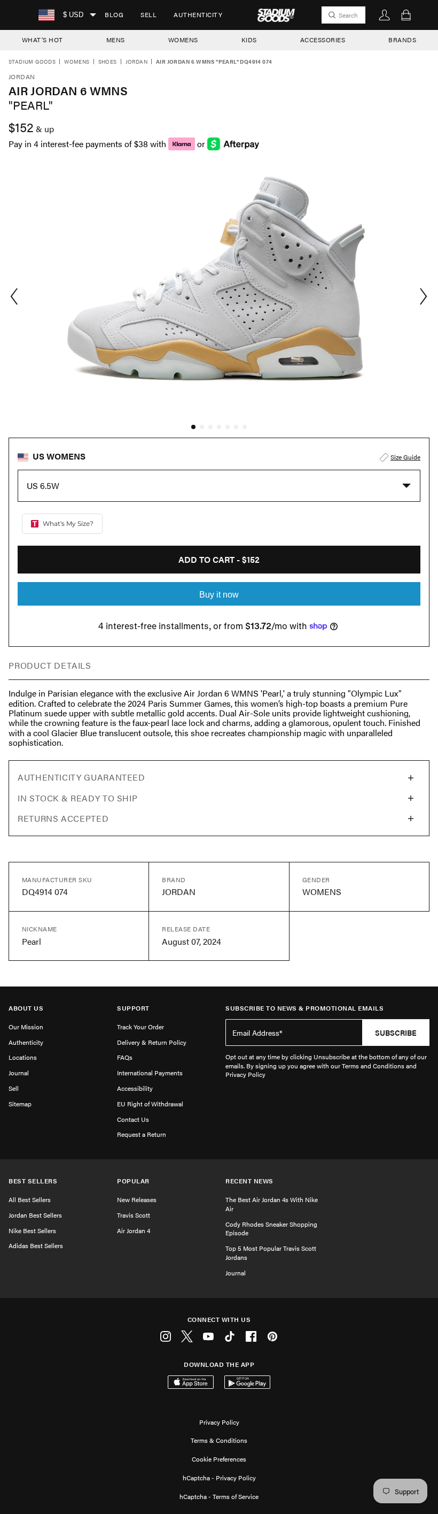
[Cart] (406, 15)
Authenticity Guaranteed (81, 777)
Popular (133, 1181)
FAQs (124, 1057)
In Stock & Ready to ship (77, 798)
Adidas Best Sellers (36, 1245)
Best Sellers (33, 1181)
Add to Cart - (219, 559)
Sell (148, 14)
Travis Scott (133, 1215)
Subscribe (396, 1032)
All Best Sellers (30, 1199)
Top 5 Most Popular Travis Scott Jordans (270, 1252)
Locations (23, 1057)
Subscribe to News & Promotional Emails (304, 1008)
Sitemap (20, 1103)
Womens (76, 62)
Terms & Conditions (219, 1440)
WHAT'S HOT (42, 39)
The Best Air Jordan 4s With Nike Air (271, 1204)
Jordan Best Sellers (35, 1215)
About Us (26, 1008)
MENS (115, 39)
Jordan (136, 62)
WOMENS (183, 39)
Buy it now (219, 594)
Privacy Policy (219, 1422)
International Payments (150, 1072)
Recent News (249, 1181)
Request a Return (141, 1134)
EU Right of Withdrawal (150, 1103)
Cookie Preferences (219, 1459)
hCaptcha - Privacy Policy (219, 1477)
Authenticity (198, 14)
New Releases (137, 1199)
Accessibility (135, 1088)
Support (133, 1008)
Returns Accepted (63, 818)
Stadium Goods (32, 62)
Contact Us (133, 1119)
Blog (114, 14)
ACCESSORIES (323, 39)
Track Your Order (140, 1026)
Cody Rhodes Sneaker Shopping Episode (271, 1228)
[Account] (384, 15)
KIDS (249, 39)
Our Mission (26, 1026)
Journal (19, 1072)
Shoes (107, 62)
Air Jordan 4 (133, 1230)
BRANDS (402, 39)
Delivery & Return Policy (151, 1042)
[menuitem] (114, 15)
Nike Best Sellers (32, 1230)
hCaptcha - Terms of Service (219, 1496)
